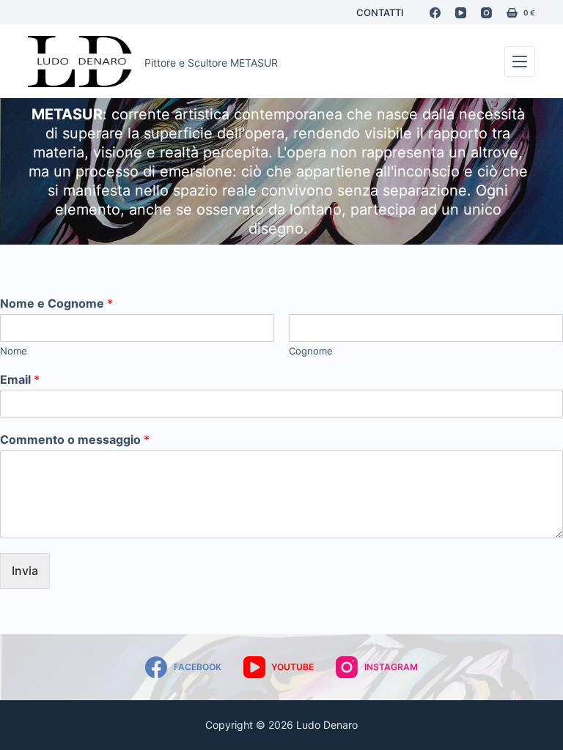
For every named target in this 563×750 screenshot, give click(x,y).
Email (20, 379)
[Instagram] (486, 12)
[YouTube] (460, 12)
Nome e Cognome (56, 303)
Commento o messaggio (75, 439)
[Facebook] (435, 12)
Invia (25, 570)
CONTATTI (380, 12)
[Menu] (519, 61)
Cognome (311, 351)
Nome (13, 351)
